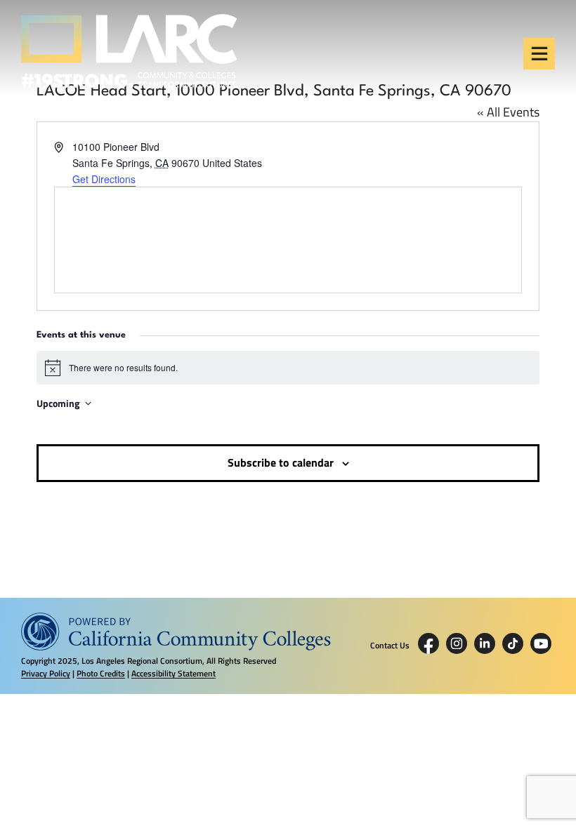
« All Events (508, 111)
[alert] (288, 368)
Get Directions (104, 179)
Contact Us (390, 645)
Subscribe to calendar (281, 462)
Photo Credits (101, 673)
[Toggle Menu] (539, 53)
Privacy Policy (45, 673)
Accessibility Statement (173, 673)
